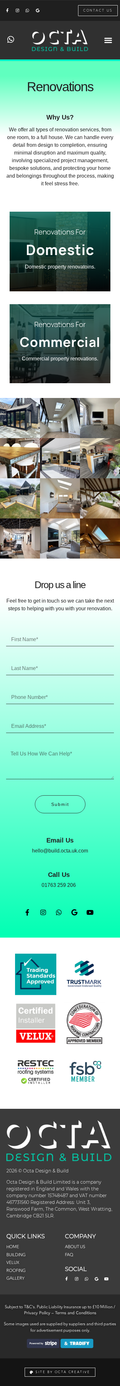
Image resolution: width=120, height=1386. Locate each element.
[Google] (37, 10)
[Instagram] (17, 10)
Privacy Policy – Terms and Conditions (60, 1313)
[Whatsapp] (27, 10)
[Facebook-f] (7, 10)
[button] (108, 40)
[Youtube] (90, 912)
